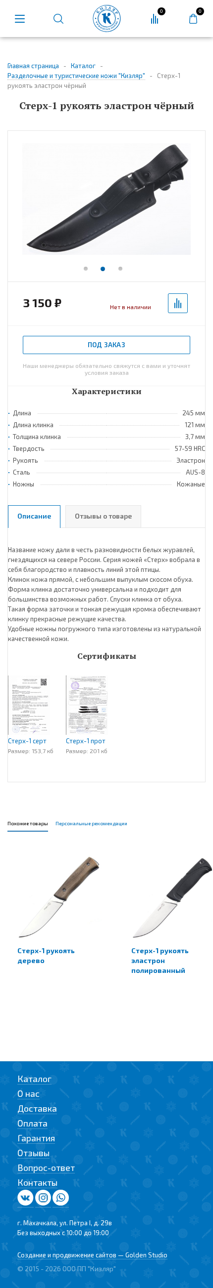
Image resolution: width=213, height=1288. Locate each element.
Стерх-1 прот (86, 741)
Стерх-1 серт (27, 741)
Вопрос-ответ (46, 1167)
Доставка (37, 1108)
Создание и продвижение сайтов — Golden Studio (92, 1255)
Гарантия (36, 1137)
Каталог (34, 1078)
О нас (28, 1093)
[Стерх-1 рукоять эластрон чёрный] (106, 199)
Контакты (37, 1182)
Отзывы (33, 1152)
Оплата (32, 1123)
